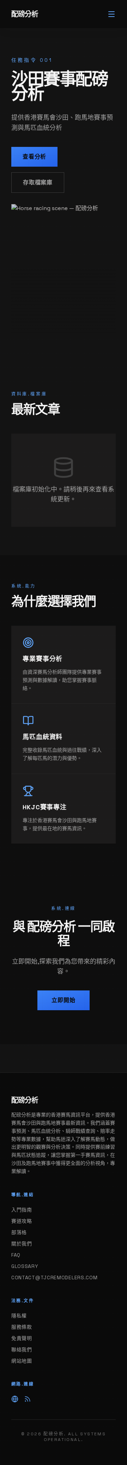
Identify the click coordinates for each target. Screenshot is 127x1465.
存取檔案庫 (38, 182)
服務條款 (21, 1327)
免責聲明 (21, 1338)
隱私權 (19, 1315)
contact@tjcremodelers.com (54, 1277)
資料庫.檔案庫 (29, 394)
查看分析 (34, 156)
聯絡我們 (21, 1349)
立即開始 (63, 1000)
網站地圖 (21, 1361)
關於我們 (21, 1243)
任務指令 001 (32, 60)
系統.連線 (63, 908)
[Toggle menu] (111, 14)
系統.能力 (23, 586)
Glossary (24, 1266)
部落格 (19, 1232)
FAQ (15, 1255)
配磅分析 (24, 14)
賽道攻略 (21, 1221)
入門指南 (21, 1210)
